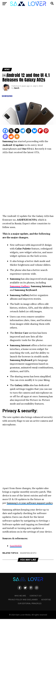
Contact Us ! (36, 596)
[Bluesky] (34, 130)
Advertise (46, 599)
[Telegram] (22, 130)
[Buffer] (17, 130)
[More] (17, 136)
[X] (11, 130)
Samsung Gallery (20, 286)
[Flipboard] (40, 130)
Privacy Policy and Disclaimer (23, 599)
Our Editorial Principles (29, 603)
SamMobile (16, 545)
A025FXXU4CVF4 (28, 553)
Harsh (16, 88)
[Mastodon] (5, 136)
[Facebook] (5, 130)
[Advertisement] (28, 39)
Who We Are (20, 596)
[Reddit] (11, 136)
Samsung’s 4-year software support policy (30, 503)
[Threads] (28, 130)
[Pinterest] (46, 130)
